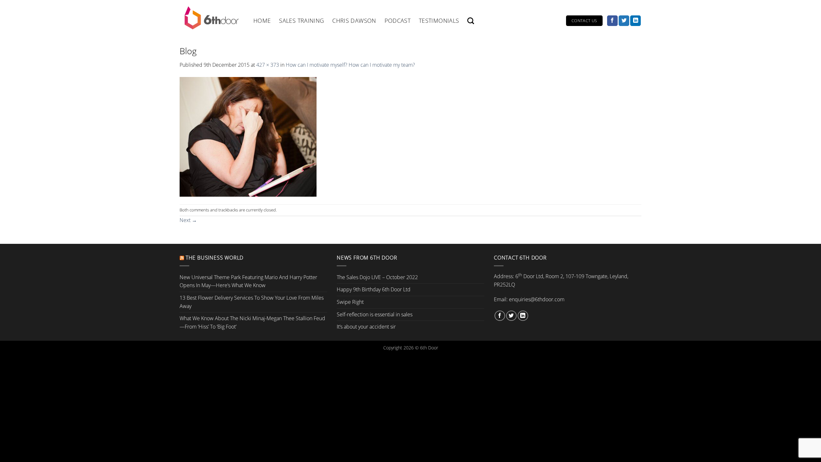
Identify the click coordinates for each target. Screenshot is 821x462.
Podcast (397, 20)
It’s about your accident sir (366, 326)
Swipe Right (350, 301)
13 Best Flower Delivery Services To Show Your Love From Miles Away (252, 302)
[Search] (470, 20)
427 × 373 (267, 64)
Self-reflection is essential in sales (374, 314)
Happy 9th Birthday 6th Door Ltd (373, 289)
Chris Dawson (354, 20)
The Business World (214, 257)
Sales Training (301, 20)
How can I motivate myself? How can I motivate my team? (350, 64)
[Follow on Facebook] (612, 20)
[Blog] (248, 136)
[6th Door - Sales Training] (212, 17)
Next (188, 220)
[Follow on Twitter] (624, 20)
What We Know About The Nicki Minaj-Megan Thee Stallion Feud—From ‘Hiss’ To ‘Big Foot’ (252, 322)
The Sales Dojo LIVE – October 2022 (377, 277)
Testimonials (439, 20)
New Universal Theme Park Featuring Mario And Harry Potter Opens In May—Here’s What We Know (248, 281)
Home (262, 20)
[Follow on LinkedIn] (635, 20)
